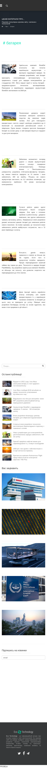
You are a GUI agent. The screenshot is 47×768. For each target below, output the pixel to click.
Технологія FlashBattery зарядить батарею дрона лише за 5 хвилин (21, 242)
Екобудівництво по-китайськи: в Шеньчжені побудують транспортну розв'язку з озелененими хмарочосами (23, 639)
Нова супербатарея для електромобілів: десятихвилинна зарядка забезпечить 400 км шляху (21, 147)
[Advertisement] (23, 338)
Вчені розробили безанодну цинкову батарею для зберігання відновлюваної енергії (21, 103)
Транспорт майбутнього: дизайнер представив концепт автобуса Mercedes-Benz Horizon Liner (23, 570)
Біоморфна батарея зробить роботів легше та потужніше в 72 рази (21, 197)
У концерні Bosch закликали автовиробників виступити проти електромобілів (23, 503)
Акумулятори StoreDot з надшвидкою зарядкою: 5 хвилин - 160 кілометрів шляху (21, 55)
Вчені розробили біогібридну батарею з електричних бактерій (21, 283)
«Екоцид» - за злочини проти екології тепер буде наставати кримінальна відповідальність (23, 604)
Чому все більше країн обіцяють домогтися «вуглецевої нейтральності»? (23, 537)
